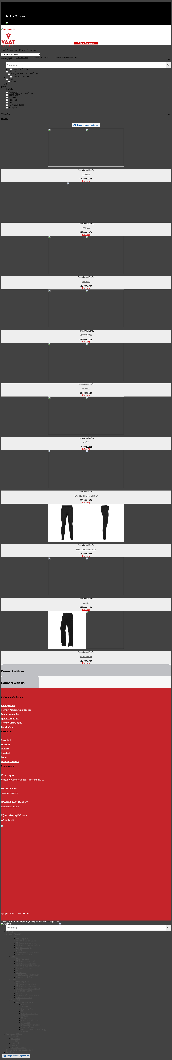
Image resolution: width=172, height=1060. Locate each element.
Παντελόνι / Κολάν (21, 69)
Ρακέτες (24, 1032)
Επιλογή (86, 181)
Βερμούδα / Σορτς (24, 948)
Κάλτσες (25, 1004)
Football (12, 97)
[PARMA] (86, 219)
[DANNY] (86, 380)
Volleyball (13, 107)
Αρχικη (9, 932)
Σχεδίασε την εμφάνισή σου (19, 1050)
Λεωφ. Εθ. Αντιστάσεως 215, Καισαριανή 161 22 (22, 780)
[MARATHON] (86, 648)
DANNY (86, 389)
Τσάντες (24, 1007)
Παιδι (13, 979)
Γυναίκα (12, 72)
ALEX (86, 603)
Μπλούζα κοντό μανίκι (26, 943)
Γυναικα (14, 957)
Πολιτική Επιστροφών (11, 723)
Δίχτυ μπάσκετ (27, 1027)
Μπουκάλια (26, 1018)
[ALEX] (86, 594)
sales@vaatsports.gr (10, 806)
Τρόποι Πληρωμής (10, 718)
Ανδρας (14, 936)
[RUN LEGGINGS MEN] (86, 541)
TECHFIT (86, 282)
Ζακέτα (19, 950)
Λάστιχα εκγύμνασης (30, 1020)
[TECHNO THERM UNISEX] (86, 487)
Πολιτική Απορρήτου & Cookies (16, 710)
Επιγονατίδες (27, 1009)
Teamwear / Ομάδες (15, 1034)
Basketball (13, 92)
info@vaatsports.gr (9, 793)
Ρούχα (13, 74)
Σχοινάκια (25, 1023)
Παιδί (11, 79)
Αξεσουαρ (15, 1000)
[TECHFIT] (86, 273)
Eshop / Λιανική (13, 934)
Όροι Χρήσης (7, 727)
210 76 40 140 (7, 820)
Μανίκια (24, 1011)
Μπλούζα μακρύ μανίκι (26, 941)
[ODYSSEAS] (86, 326)
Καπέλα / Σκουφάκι (29, 1013)
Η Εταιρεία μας (8, 706)
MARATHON (86, 657)
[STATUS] (86, 166)
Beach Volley (14, 95)
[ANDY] (86, 434)
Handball (13, 100)
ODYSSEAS (86, 335)
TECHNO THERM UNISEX (86, 496)
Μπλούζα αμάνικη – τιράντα (28, 988)
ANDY (86, 442)
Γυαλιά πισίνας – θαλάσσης (33, 1029)
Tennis (11, 102)
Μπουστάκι (21, 973)
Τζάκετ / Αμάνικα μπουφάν (27, 952)
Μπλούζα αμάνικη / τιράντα (28, 945)
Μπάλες (24, 1016)
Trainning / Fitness (10, 762)
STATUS (86, 174)
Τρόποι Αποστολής (10, 714)
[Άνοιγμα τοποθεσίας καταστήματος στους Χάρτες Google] (7, 23)
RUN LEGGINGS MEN (86, 549)
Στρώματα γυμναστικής (31, 1025)
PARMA (86, 228)
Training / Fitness (16, 105)
